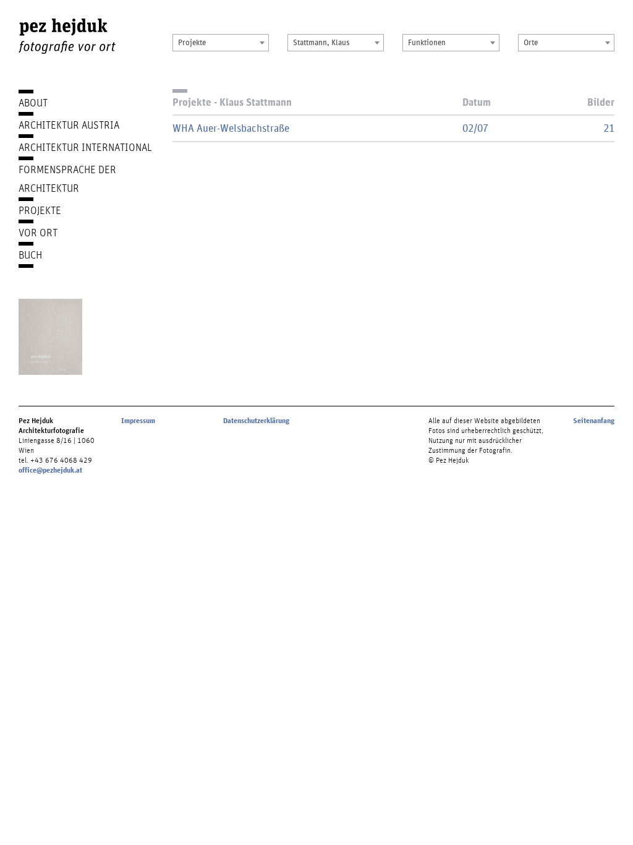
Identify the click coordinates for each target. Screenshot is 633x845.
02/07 (475, 127)
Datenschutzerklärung (256, 421)
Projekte (40, 210)
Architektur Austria (69, 124)
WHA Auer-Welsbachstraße (230, 127)
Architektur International (85, 146)
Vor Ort (38, 232)
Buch (30, 254)
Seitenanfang (593, 421)
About (33, 102)
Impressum (138, 421)
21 (608, 127)
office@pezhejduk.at (50, 470)
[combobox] (220, 42)
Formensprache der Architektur (67, 178)
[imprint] (50, 337)
